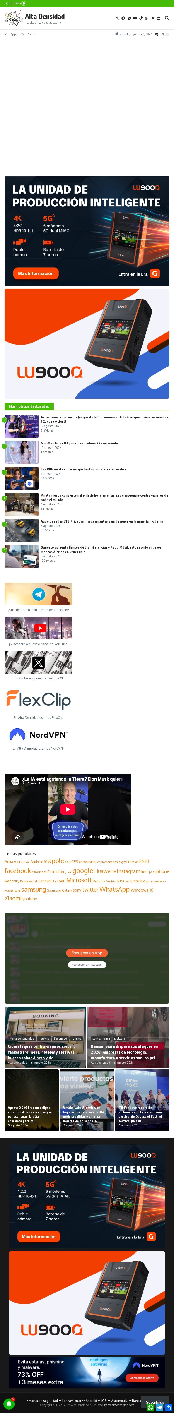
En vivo (133, 862)
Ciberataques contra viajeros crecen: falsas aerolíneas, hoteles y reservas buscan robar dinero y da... (41, 1052)
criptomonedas (107, 862)
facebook (18, 870)
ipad (151, 872)
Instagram (128, 871)
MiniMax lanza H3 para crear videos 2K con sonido (79, 443)
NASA (121, 881)
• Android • (91, 1401)
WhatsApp (114, 889)
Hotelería (44, 1038)
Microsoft (79, 880)
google (82, 870)
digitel (123, 862)
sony (77, 890)
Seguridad (60, 1038)
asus (67, 862)
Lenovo (45, 881)
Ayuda (32, 34)
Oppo (146, 881)
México (46, 149)
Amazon (12, 861)
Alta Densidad (45, 16)
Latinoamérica (101, 1038)
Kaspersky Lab (29, 881)
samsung (33, 889)
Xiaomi (13, 898)
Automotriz (17, 149)
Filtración (55, 871)
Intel (144, 872)
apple (56, 860)
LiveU (61, 881)
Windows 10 (142, 889)
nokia (138, 881)
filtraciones (39, 872)
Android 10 (39, 861)
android (25, 862)
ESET (144, 861)
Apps (13, 34)
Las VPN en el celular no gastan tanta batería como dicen (84, 469)
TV (22, 34)
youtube (29, 898)
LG (53, 880)
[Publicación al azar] (156, 34)
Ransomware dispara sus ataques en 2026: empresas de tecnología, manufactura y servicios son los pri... (124, 1052)
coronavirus (87, 862)
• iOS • (104, 1401)
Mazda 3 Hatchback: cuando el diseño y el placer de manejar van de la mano (66, 157)
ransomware (158, 881)
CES (74, 861)
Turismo (76, 1038)
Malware (119, 1038)
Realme (9, 890)
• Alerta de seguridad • (43, 1401)
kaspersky (12, 881)
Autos (33, 149)
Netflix (129, 881)
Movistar (111, 881)
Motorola (99, 881)
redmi (17, 890)
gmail (68, 872)
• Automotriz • (119, 1401)
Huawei (103, 871)
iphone (162, 871)
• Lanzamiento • (71, 1401)
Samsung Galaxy (59, 890)
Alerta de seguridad (22, 1038)
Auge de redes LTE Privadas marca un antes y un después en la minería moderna (102, 521)
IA (6, 34)
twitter (90, 889)
